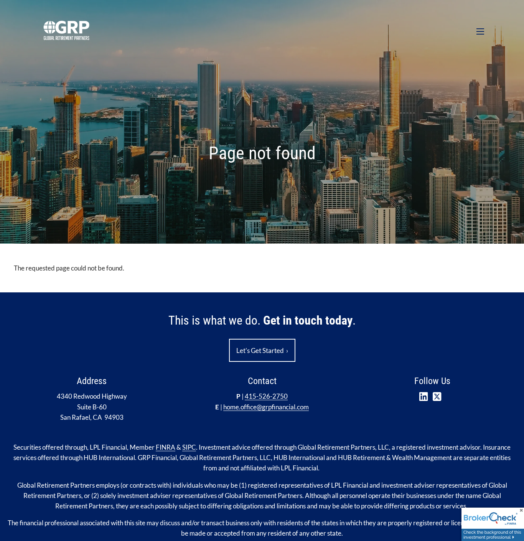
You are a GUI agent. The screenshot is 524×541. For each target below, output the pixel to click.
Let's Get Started (262, 350)
